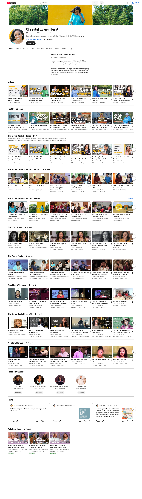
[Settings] (127, 3)
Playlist (22, 218)
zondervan (95, 247)
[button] (54, 74)
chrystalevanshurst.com (34, 39)
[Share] (37, 421)
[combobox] (67, 3)
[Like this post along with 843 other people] (53, 421)
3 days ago (72, 405)
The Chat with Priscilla (98, 276)
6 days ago (115, 405)
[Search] (95, 3)
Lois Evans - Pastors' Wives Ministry (17, 276)
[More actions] (27, 99)
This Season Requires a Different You (63, 54)
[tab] (11, 48)
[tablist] (71, 48)
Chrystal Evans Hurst (13, 161)
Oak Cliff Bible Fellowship (77, 276)
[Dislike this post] (16, 421)
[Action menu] (47, 421)
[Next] (134, 91)
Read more (54, 74)
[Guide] (3, 3)
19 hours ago (29, 405)
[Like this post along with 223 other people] (96, 421)
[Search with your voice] (102, 3)
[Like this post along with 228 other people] (11, 421)
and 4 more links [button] (48, 39)
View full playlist (12, 220)
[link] (29, 413)
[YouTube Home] (11, 2)
